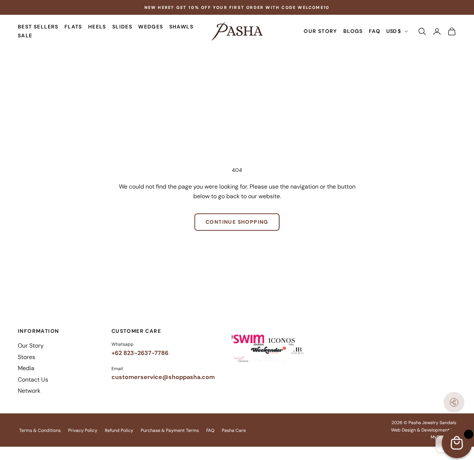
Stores (26, 357)
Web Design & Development (420, 430)
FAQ (374, 31)
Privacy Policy (82, 430)
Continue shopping (237, 222)
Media (26, 368)
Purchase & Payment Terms (170, 430)
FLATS (73, 27)
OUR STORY (320, 31)
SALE (25, 35)
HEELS (97, 27)
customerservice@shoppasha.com (163, 377)
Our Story (31, 345)
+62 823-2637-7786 (139, 353)
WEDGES (150, 27)
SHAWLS (181, 27)
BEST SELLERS (38, 27)
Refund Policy (119, 430)
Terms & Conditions (40, 430)
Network (29, 391)
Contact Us (33, 379)
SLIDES (122, 27)
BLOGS (353, 31)
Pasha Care (234, 430)
